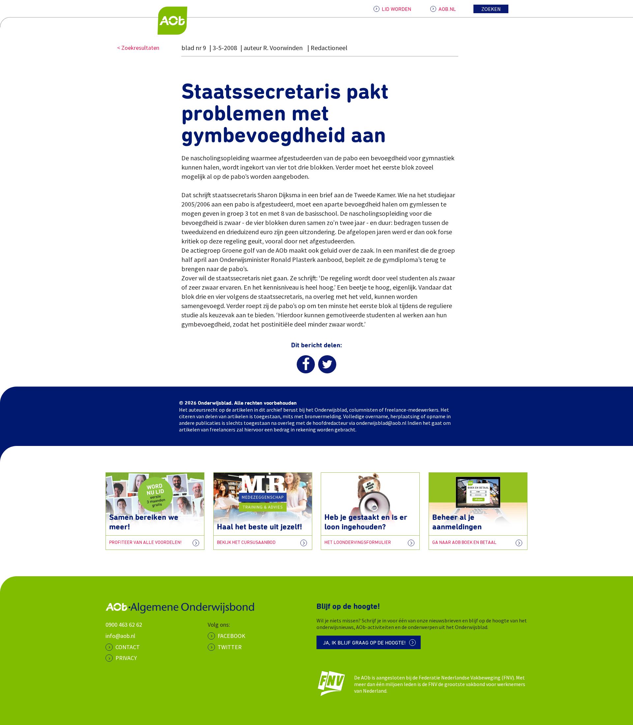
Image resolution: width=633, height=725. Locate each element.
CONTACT (127, 647)
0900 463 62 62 (124, 624)
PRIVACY (126, 658)
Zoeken (491, 9)
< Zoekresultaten (138, 47)
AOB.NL (447, 9)
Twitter (230, 647)
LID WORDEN (396, 9)
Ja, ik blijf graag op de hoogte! (364, 643)
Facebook (231, 636)
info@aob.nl (120, 636)
